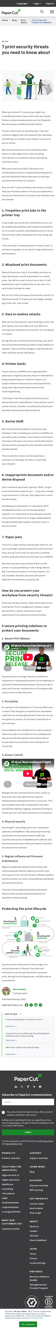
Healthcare (7, 1184)
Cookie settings (38, 1262)
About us (34, 1226)
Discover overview (39, 1185)
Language (22, 3)
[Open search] (42, 11)
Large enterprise (10, 1207)
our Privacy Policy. (36, 1318)
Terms (33, 1253)
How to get (35, 1212)
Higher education (10, 1179)
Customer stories (10, 1228)
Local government (11, 1211)
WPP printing (36, 1190)
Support (50, 3)
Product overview (11, 1158)
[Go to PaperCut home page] (11, 12)
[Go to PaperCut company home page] (28, 1078)
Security (34, 1235)
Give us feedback (38, 1240)
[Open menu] (52, 11)
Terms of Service (11, 1144)
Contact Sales (37, 1203)
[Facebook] (26, 1005)
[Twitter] (31, 1005)
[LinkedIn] (35, 1005)
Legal (4, 1198)
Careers (33, 1231)
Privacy (33, 1258)
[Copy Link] (40, 1005)
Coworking (7, 1188)
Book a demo (36, 1208)
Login (36, 3)
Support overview (39, 1158)
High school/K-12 (10, 1175)
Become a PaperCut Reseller (39, 1278)
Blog (32, 1171)
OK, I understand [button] (28, 1324)
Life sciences (8, 1193)
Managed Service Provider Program (39, 1286)
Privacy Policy (14, 1123)
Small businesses (10, 1202)
